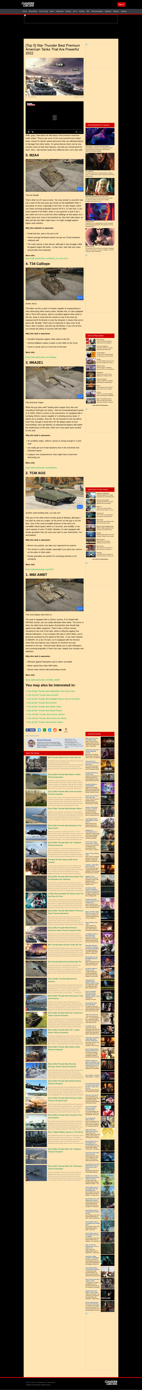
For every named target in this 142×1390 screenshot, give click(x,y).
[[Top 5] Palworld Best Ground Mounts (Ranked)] (107, 1272)
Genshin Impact (101, 366)
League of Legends (102, 379)
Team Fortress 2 (101, 539)
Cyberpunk (59, 11)
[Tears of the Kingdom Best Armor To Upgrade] (107, 1237)
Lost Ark (99, 392)
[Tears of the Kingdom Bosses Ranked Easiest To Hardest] (107, 1179)
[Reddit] (55, 730)
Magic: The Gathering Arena (104, 399)
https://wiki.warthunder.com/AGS (40, 569)
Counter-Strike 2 (101, 353)
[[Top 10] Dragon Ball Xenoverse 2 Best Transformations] (107, 1110)
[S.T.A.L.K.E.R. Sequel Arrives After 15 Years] (107, 846)
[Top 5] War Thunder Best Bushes (42, 703)
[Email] (60, 730)
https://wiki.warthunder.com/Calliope (41, 357)
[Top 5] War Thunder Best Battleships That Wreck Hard (51, 691)
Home (25, 11)
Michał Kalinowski (32, 97)
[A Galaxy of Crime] (107, 972)
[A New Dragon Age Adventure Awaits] (107, 938)
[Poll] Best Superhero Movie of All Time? (96, 196)
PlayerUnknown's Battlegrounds (105, 526)
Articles (82, 11)
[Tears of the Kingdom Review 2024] (107, 1133)
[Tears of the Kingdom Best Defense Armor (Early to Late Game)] (107, 1168)
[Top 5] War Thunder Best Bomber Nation (45, 722)
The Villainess (89, 171)
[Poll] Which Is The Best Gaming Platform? (97, 146)
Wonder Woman (89, 246)
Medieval (108, 11)
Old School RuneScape (103, 500)
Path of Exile (100, 520)
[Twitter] (49, 730)
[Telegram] (39, 730)
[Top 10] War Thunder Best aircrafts (43, 695)
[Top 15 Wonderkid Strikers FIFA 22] (107, 1122)
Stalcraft (99, 533)
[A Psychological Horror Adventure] (107, 834)
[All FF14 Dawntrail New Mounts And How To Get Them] (107, 1053)
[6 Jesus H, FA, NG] (107, 1018)
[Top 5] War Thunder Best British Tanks (44, 707)
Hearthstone (100, 372)
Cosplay (123, 11)
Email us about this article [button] (32, 735)
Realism (116, 11)
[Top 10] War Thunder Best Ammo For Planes (47, 718)
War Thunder (100, 546)
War (88, 11)
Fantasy (68, 11)
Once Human (100, 513)
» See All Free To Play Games (100, 405)
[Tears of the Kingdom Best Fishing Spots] (107, 1225)
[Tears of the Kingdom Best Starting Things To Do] (107, 1145)
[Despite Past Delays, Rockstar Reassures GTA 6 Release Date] (107, 903)
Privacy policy (41, 1382)
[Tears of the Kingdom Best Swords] (107, 1202)
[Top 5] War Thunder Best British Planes (45, 710)
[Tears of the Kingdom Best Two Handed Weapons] (107, 1191)
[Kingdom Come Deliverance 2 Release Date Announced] (107, 880)
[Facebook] (31, 730)
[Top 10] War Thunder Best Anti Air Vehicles (46, 714)
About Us (33, 1382)
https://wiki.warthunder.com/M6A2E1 (41, 468)
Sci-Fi (75, 11)
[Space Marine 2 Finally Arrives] (107, 823)
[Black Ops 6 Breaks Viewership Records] (107, 753)
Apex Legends (100, 339)
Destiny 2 (99, 506)
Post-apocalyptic (97, 11)
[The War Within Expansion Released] (107, 961)
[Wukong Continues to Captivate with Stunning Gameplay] (107, 949)
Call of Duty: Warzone (102, 346)
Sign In (121, 4)
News (52, 11)
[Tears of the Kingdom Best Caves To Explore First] (107, 1249)
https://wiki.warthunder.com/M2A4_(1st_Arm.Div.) (47, 258)
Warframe (99, 552)
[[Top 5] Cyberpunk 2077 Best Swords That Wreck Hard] (107, 1306)
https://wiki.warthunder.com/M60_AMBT (43, 680)
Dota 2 (98, 385)
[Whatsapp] (44, 730)
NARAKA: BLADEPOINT (103, 493)
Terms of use (50, 1382)
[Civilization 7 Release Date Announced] (107, 892)
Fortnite (99, 359)
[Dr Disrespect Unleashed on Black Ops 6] (107, 765)
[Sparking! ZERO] (107, 788)
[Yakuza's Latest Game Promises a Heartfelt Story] (107, 811)
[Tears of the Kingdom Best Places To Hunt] (107, 1214)
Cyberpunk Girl (89, 221)
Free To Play (43, 11)
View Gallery (78, 189)
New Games (33, 11)
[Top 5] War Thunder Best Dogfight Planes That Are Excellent (54, 699)
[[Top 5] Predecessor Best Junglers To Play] (107, 1283)
